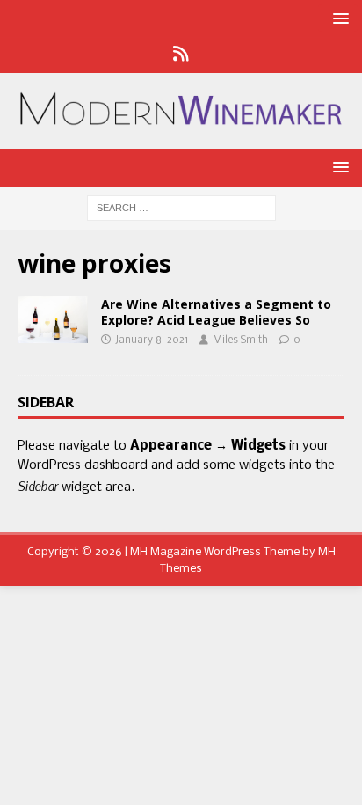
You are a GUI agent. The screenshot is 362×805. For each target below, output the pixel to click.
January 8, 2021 (151, 340)
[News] (181, 55)
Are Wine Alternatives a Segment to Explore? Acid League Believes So (216, 312)
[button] (338, 18)
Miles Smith (240, 340)
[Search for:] (181, 208)
